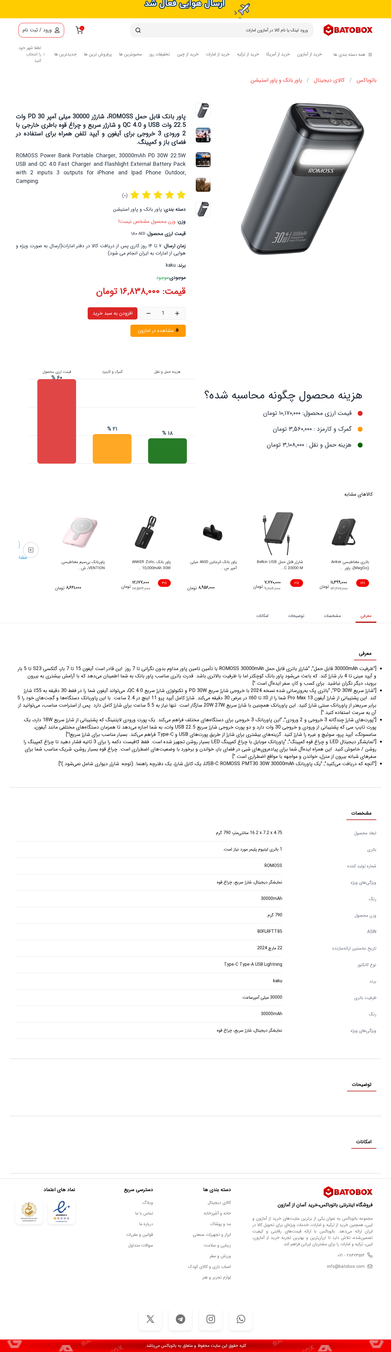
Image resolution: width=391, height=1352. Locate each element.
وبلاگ (147, 1203)
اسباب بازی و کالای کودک (209, 1267)
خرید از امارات (218, 54)
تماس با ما (144, 1213)
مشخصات (332, 615)
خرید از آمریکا (278, 54)
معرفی (365, 615)
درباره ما (146, 1224)
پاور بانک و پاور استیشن (276, 80)
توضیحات (296, 615)
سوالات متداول (140, 1245)
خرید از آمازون (309, 54)
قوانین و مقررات (139, 1235)
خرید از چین (188, 54)
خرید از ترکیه (248, 54)
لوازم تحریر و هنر (216, 1277)
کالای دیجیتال (329, 80)
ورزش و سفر (220, 1256)
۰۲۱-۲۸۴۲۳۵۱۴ (351, 1255)
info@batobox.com (346, 1267)
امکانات (262, 615)
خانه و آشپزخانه (217, 1213)
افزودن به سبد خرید (113, 313)
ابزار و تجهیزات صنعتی (212, 1235)
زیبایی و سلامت (217, 1245)
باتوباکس (366, 80)
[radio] (134, 196)
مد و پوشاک (220, 1224)
